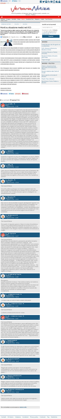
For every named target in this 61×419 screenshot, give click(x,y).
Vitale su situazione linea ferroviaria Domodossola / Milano (49, 67)
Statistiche (54, 417)
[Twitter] (43, 2)
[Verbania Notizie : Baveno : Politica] (30, 12)
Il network (43, 417)
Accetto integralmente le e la (49, 33)
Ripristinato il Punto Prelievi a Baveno (50, 82)
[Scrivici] (51, 2)
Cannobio (14, 19)
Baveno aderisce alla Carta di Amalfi (50, 72)
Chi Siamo (10, 417)
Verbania (3, 19)
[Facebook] (41, 2)
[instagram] (46, 2)
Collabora (18, 417)
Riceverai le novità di (49, 30)
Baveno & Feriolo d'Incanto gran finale (49, 56)
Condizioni (25, 417)
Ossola (42, 19)
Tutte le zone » (4, 20)
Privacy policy (34, 417)
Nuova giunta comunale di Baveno (49, 75)
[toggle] (58, 17)
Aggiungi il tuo (15, 100)
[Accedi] (59, 2)
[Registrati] (56, 2)
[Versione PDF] (54, 2)
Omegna (8, 19)
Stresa (18, 19)
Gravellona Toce (30, 19)
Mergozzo (37, 19)
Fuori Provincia (48, 19)
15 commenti (28, 37)
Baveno (23, 19)
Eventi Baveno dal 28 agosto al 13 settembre (51, 45)
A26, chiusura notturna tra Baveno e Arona (49, 49)
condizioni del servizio (48, 33)
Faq (48, 417)
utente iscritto (23, 407)
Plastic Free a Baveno (48, 79)
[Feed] (49, 2)
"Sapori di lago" (46, 59)
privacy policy (45, 34)
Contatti (3, 417)
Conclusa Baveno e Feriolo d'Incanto (49, 52)
